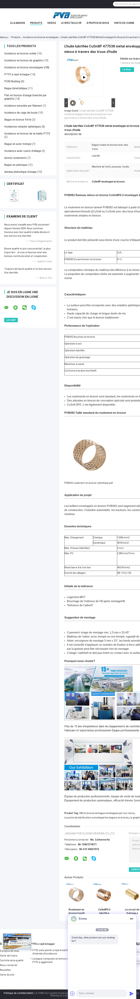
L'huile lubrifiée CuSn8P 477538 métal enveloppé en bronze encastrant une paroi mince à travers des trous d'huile (88, 114)
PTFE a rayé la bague (17, 74)
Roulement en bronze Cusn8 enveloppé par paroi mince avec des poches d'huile (76, 911)
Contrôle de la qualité (11, 960)
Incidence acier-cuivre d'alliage (22, 151)
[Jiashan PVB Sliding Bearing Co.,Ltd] (70, 15)
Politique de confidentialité (18, 993)
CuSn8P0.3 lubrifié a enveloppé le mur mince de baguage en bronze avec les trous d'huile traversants (104, 911)
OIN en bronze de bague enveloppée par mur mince (107, 813)
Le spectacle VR (71, 23)
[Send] (131, 993)
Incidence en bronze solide (20, 53)
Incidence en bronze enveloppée (40, 37)
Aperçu (4, 37)
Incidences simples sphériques (22, 126)
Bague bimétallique (15, 88)
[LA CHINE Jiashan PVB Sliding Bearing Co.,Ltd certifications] (14, 196)
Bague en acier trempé (17, 144)
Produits (36, 23)
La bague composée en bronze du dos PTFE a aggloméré (53, 960)
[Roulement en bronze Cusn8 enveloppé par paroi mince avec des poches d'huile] (76, 894)
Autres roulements (15, 157)
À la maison (17, 23)
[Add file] (72, 993)
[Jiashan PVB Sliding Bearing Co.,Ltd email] (8, 307)
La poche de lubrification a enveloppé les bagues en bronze (96, 817)
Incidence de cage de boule (21, 112)
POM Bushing (12, 81)
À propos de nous (98, 23)
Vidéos (51, 23)
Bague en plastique (15, 164)
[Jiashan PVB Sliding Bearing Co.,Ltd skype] (35, 307)
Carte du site (7, 974)
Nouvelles (5, 970)
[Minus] (131, 919)
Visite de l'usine (124, 23)
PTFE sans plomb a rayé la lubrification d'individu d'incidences (53, 952)
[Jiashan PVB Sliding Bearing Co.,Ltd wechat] (26, 307)
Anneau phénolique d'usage (20, 171)
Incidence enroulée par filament (23, 105)
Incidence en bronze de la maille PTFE (27, 133)
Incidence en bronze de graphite (23, 60)
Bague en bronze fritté (17, 119)
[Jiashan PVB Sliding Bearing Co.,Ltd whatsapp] (17, 307)
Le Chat (126, 69)
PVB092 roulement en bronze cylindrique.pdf (88, 483)
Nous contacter (8, 965)
